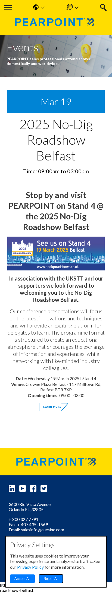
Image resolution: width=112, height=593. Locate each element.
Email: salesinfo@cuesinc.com (36, 529)
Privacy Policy (30, 567)
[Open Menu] (8, 7)
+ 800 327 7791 (23, 519)
